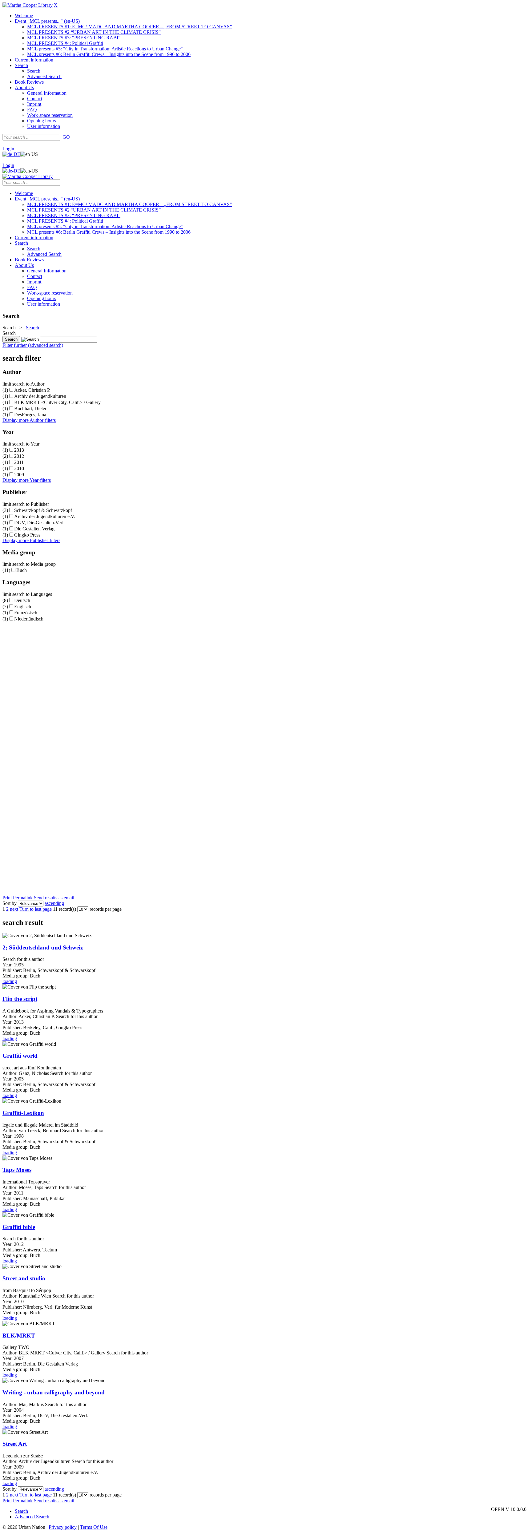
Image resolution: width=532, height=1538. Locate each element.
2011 (19, 462)
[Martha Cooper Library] (27, 5)
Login (8, 148)
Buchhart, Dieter (30, 408)
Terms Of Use (93, 1527)
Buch (21, 570)
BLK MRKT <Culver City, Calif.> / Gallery (57, 402)
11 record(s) (64, 909)
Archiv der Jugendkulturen (40, 396)
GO (66, 137)
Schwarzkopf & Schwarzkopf (43, 510)
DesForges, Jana (30, 414)
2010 (19, 468)
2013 (19, 450)
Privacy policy (63, 1527)
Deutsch (22, 600)
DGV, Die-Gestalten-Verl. (39, 522)
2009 (19, 474)
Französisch (25, 612)
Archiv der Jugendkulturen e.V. (44, 516)
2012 (19, 456)
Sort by (9, 903)
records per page (106, 909)
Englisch (22, 606)
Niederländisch (28, 618)
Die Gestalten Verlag (34, 528)
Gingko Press (27, 534)
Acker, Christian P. (32, 390)
